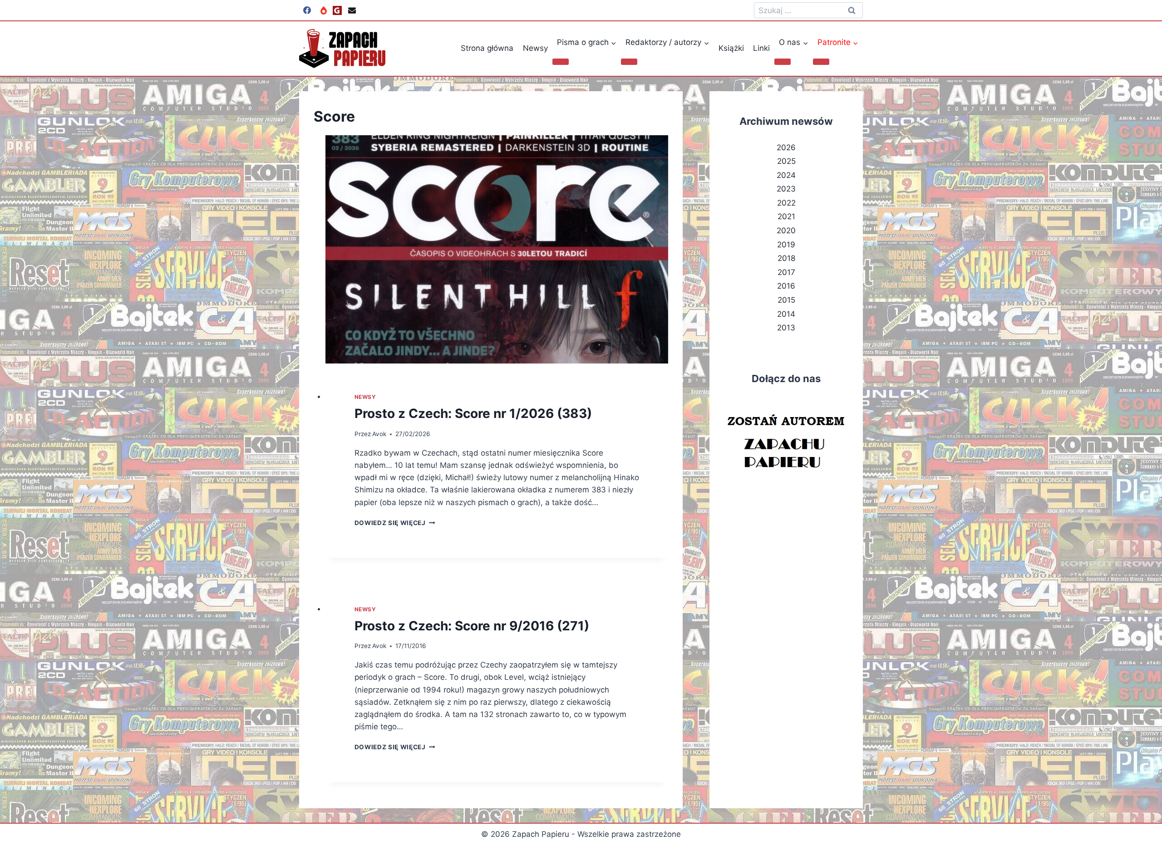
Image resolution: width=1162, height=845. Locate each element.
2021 (786, 216)
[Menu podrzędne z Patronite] (821, 62)
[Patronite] (323, 10)
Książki (731, 48)
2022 (786, 202)
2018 (786, 258)
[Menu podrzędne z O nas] (782, 62)
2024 (786, 175)
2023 (786, 188)
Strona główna (487, 48)
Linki (761, 48)
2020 (786, 230)
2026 (786, 147)
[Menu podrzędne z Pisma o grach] (560, 62)
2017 (786, 272)
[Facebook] (307, 10)
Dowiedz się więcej (395, 522)
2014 (786, 314)
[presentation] (496, 249)
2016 (786, 285)
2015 (786, 300)
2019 (786, 244)
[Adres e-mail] (351, 10)
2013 (786, 327)
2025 (786, 161)
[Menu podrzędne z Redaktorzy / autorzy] (629, 62)
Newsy (535, 48)
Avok (379, 433)
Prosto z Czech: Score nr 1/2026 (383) (473, 413)
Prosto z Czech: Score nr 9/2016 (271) (472, 626)
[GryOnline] (337, 10)
